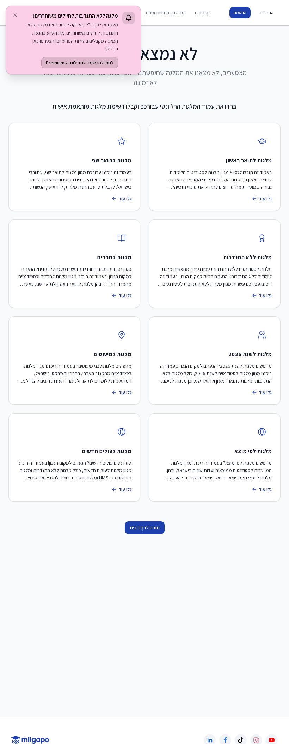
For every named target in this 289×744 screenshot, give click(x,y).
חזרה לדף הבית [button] (145, 528)
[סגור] (15, 15)
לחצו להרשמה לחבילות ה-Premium (79, 63)
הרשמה (240, 12)
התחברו (266, 12)
